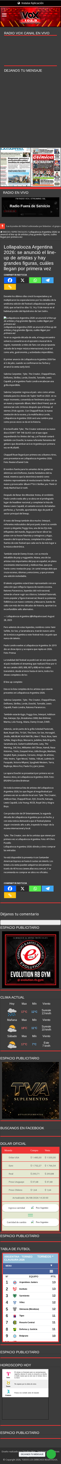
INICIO (6, 232)
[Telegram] (48, 280)
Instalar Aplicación (32, 3)
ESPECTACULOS (19, 232)
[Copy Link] (10, 287)
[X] (22, 280)
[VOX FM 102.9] (30, 17)
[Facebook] (10, 280)
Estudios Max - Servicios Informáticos (41, 1451)
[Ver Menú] (4, 15)
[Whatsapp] (35, 280)
